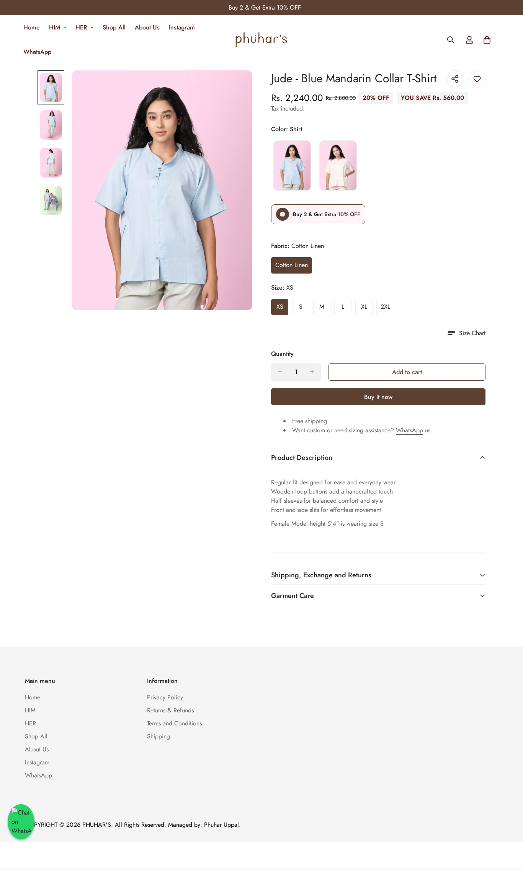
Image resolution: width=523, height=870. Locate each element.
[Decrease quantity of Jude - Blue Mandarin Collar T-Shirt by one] (279, 371)
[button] (487, 40)
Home (31, 27)
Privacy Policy (165, 697)
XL (364, 306)
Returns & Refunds (170, 710)
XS (279, 306)
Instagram (182, 27)
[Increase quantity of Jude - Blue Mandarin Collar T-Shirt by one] (312, 371)
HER (81, 27)
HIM (54, 27)
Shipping (158, 736)
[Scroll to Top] (508, 828)
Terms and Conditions (174, 723)
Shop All (114, 27)
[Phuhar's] (261, 40)
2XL (385, 306)
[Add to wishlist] (476, 79)
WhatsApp (37, 51)
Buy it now (378, 397)
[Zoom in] (235, 86)
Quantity (282, 353)
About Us (147, 27)
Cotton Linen (291, 265)
